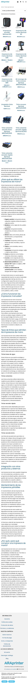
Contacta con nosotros (11, 669)
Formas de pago (7, 638)
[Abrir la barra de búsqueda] (23, 2)
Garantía (7, 619)
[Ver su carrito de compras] (20, 2)
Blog (7, 658)
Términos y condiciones (7, 628)
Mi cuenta (7, 652)
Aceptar (4, 681)
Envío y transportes (7, 641)
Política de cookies (6, 622)
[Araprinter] (5, 2)
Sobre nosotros (6, 635)
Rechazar (11, 681)
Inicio (2, 7)
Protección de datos (7, 625)
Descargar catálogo (7, 655)
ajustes (13, 678)
